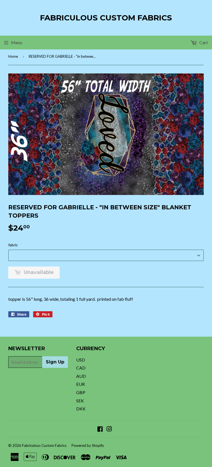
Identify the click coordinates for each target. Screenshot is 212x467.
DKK (81, 408)
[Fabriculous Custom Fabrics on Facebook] (100, 429)
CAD (81, 367)
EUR (80, 384)
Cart (203, 42)
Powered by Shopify (87, 445)
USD (80, 359)
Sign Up (55, 362)
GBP (80, 392)
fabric (13, 244)
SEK (80, 400)
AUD (81, 376)
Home (13, 56)
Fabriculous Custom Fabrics (106, 17)
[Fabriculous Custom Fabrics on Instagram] (109, 429)
